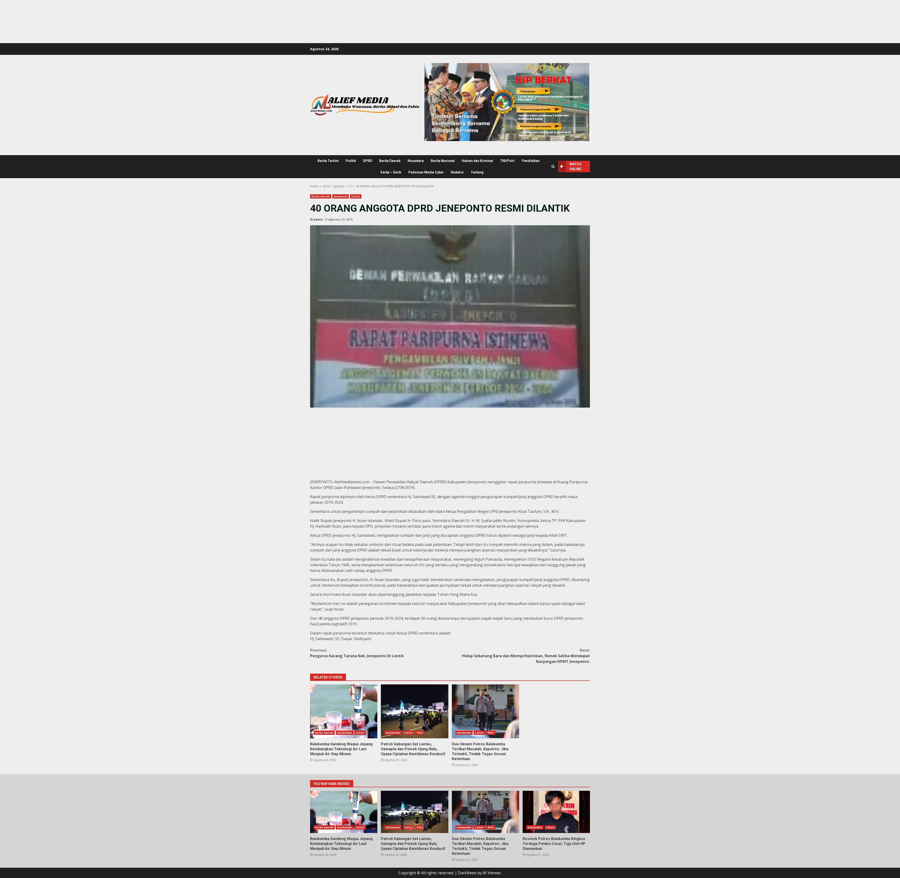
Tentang (477, 172)
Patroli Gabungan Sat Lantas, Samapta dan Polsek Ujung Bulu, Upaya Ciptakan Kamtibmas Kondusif (414, 711)
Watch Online (575, 166)
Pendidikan (531, 161)
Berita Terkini (328, 161)
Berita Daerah (390, 161)
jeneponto (340, 196)
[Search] (553, 166)
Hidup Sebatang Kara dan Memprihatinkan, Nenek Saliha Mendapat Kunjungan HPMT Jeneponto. (526, 656)
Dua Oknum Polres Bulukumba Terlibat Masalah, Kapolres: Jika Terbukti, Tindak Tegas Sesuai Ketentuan (485, 711)
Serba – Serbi (390, 172)
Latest (355, 196)
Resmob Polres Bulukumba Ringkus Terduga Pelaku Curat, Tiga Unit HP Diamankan (556, 812)
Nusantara (416, 161)
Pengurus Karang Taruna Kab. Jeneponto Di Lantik (357, 653)
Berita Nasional (443, 161)
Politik (351, 161)
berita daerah (320, 196)
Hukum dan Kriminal (477, 161)
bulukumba (344, 732)
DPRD (367, 161)
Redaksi (457, 172)
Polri (420, 732)
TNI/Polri (507, 161)
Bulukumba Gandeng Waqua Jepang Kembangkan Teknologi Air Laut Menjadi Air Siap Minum (343, 711)
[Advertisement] (85, 10)
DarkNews (467, 872)
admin (318, 219)
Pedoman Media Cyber (426, 172)
